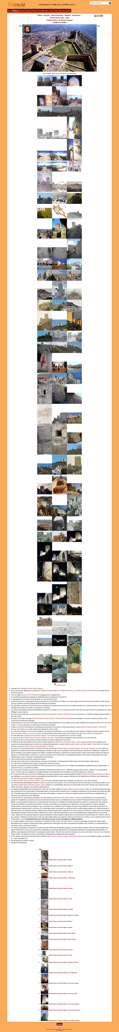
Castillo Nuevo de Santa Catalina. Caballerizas (27, 778)
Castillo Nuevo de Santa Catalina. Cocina (32, 780)
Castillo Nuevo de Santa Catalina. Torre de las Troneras (76, 748)
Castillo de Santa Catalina (49, 690)
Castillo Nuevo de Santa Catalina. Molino (32, 785)
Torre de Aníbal (31, 695)
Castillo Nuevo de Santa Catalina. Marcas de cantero (63, 836)
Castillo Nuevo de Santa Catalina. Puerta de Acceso (58, 714)
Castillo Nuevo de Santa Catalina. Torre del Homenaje (50, 718)
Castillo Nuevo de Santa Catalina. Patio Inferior (85, 744)
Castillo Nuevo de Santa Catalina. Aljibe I (95, 774)
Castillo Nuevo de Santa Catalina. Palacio (66, 798)
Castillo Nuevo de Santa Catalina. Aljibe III (77, 789)
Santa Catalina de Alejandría (92, 733)
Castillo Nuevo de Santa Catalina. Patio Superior (70, 742)
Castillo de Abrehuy (66, 690)
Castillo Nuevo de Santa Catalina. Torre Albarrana (40, 735)
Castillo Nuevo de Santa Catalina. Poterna (39, 746)
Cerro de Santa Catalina (35, 688)
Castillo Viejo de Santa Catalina (86, 690)
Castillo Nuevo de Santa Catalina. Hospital (65, 821)
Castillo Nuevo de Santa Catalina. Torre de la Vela (41, 738)
